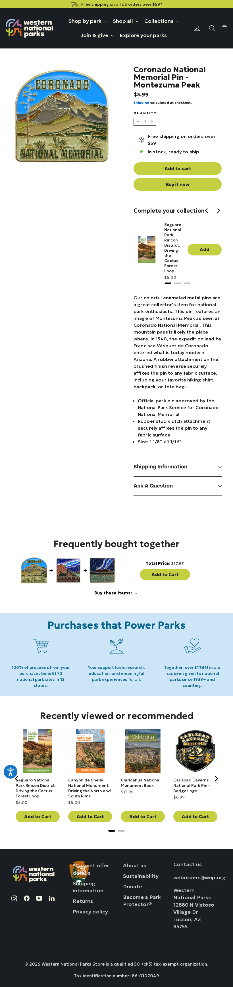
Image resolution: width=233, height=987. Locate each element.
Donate (132, 886)
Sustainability (141, 876)
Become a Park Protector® (142, 900)
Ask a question (153, 486)
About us (134, 865)
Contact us (187, 864)
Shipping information (160, 467)
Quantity (145, 113)
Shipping (141, 102)
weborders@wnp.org (199, 877)
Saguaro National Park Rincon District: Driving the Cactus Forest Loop (172, 247)
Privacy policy (90, 911)
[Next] (218, 211)
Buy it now (177, 184)
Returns (83, 901)
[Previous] (207, 211)
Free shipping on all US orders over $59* (121, 4)
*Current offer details (91, 869)
